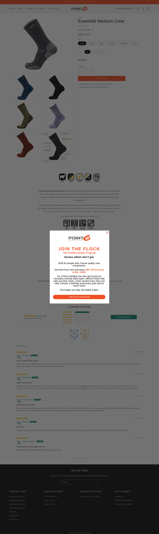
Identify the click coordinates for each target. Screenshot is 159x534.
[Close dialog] (107, 232)
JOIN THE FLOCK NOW (79, 297)
